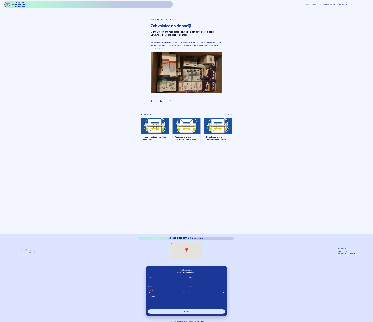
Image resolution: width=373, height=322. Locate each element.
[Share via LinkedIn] (161, 101)
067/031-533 (342, 251)
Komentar (152, 296)
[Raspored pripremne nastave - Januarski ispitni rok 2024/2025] (187, 126)
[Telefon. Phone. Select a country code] (151, 290)
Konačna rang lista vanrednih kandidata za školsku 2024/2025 (216, 138)
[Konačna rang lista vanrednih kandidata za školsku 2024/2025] (218, 126)
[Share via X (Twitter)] (156, 101)
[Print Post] (170, 101)
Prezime (190, 277)
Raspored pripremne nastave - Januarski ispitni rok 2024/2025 (186, 138)
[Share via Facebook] (151, 101)
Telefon (150, 287)
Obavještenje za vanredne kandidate (154, 138)
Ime (149, 277)
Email (190, 287)
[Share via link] (166, 101)
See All (230, 114)
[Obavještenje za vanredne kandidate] (155, 126)
